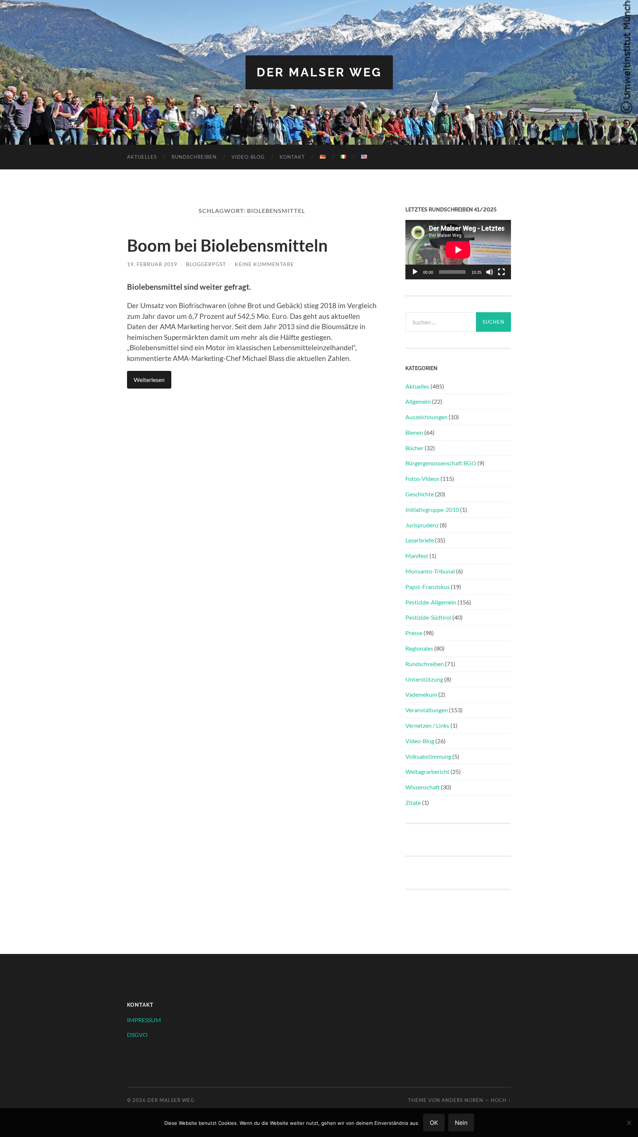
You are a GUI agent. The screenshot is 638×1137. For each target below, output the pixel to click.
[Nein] (628, 1122)
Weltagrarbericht (427, 771)
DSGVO (137, 1034)
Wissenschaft (422, 786)
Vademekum (421, 694)
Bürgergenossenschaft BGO (440, 462)
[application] (458, 249)
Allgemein (418, 401)
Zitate (413, 802)
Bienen (414, 432)
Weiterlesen (149, 379)
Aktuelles (142, 157)
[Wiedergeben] (415, 272)
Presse (413, 632)
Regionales (419, 648)
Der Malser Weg (319, 72)
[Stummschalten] (489, 272)
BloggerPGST (206, 264)
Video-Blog (248, 157)
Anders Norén (462, 1100)
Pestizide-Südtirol (428, 617)
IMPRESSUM (144, 1019)
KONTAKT (292, 157)
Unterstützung (424, 679)
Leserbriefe (419, 540)
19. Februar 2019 (152, 264)
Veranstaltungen (426, 709)
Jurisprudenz (422, 524)
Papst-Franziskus (427, 586)
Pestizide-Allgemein (430, 602)
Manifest (416, 555)
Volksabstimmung (428, 756)
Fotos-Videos (422, 478)
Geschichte (419, 493)
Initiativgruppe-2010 (432, 509)
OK (434, 1122)
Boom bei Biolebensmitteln (227, 245)
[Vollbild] (501, 272)
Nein (461, 1122)
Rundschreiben (194, 157)
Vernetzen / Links (427, 725)
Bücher (414, 447)
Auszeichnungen (426, 416)
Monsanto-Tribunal (430, 571)
